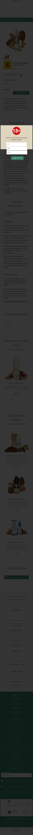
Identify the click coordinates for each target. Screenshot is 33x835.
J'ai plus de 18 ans (17, 158)
